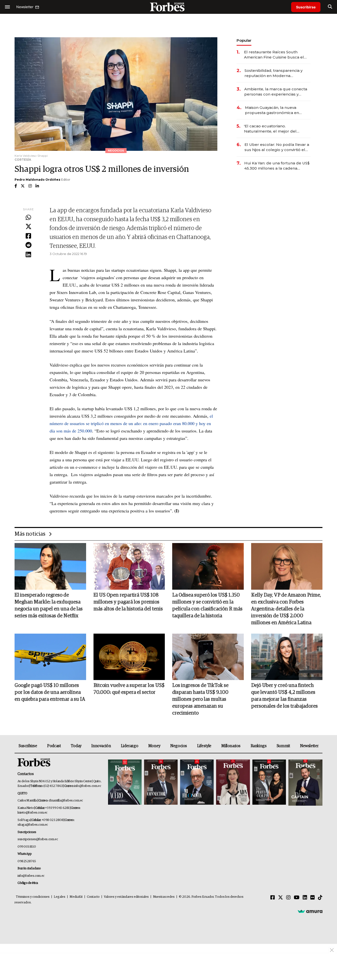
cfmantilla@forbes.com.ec (66, 800)
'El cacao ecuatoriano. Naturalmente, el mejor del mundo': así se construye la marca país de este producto (277, 129)
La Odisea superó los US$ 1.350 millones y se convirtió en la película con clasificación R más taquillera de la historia (207, 605)
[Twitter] (28, 227)
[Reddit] (28, 245)
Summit (283, 746)
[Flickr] (312, 897)
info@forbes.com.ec (87, 786)
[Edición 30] (161, 782)
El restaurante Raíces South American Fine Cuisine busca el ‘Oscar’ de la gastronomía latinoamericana (274, 55)
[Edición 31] (125, 782)
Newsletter (309, 746)
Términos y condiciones (33, 896)
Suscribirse (306, 7)
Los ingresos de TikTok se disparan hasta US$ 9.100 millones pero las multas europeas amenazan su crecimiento (200, 699)
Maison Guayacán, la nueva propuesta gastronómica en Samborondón (272, 110)
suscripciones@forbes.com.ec (38, 839)
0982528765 (27, 861)
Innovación (101, 746)
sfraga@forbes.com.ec (33, 824)
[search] (330, 7)
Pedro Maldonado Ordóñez (37, 179)
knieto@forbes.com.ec (32, 812)
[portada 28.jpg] (233, 782)
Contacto (93, 896)
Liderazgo (129, 746)
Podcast (54, 746)
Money (154, 746)
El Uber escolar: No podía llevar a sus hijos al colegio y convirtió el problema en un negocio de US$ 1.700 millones (276, 147)
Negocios (178, 746)
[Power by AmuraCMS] (310, 911)
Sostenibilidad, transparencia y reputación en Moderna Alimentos (273, 73)
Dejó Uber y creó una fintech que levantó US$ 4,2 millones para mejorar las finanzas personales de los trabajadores (284, 696)
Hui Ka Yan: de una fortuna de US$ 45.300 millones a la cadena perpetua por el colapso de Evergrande (277, 166)
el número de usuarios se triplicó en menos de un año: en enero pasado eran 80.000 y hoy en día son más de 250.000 (131, 423)
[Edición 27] (269, 782)
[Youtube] (297, 897)
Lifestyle (204, 746)
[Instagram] (288, 897)
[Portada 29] (197, 782)
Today (76, 746)
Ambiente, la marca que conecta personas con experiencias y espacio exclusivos (275, 92)
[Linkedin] (28, 254)
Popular (244, 40)
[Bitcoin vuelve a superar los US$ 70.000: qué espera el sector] (129, 657)
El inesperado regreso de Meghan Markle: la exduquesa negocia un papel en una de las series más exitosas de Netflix (49, 605)
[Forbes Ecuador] (168, 6)
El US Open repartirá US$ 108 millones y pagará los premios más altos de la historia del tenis (128, 602)
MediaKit (76, 896)
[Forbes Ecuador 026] (304, 782)
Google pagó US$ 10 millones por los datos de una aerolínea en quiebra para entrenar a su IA (50, 692)
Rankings (259, 746)
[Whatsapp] (28, 217)
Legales (59, 896)
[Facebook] (28, 236)
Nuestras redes (164, 896)
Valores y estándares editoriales (126, 896)
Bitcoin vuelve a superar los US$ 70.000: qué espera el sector (129, 689)
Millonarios (231, 746)
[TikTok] (320, 897)
